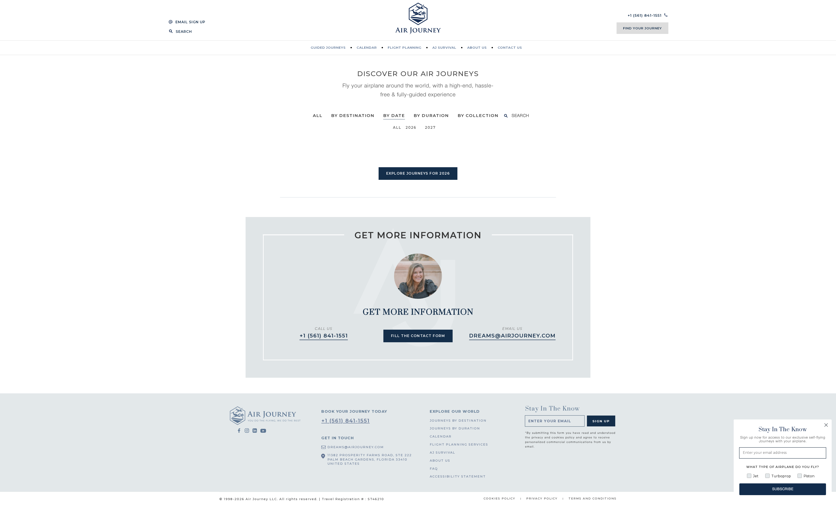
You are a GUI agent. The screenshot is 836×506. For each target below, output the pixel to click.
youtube (263, 431)
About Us (477, 47)
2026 (411, 127)
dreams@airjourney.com (512, 335)
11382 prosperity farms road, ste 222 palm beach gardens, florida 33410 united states (369, 459)
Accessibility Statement (458, 476)
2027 (430, 127)
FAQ (434, 469)
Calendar (367, 47)
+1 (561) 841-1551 (324, 335)
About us (440, 461)
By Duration (431, 115)
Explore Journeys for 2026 (418, 173)
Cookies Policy (499, 498)
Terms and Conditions (592, 498)
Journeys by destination (458, 421)
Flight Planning (404, 47)
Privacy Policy (542, 498)
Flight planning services (459, 444)
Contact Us (510, 47)
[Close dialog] (826, 425)
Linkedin (255, 430)
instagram (247, 430)
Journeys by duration (455, 428)
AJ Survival (442, 452)
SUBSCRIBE (782, 489)
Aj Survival (444, 47)
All (317, 115)
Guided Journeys (328, 47)
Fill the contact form (418, 336)
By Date (394, 115)
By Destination (352, 115)
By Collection (478, 115)
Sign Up (601, 421)
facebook (239, 430)
